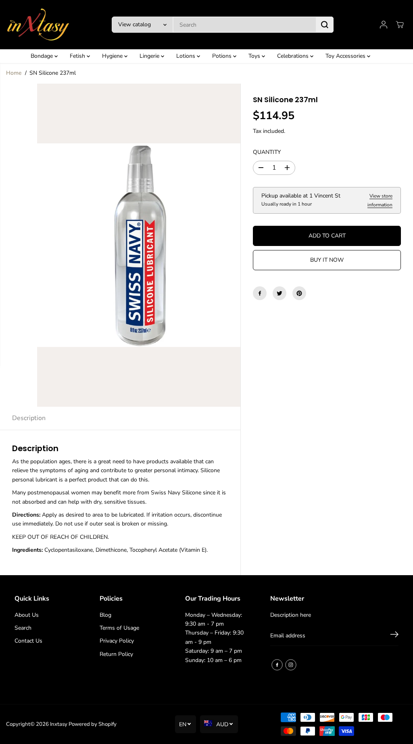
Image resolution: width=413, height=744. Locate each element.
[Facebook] (260, 293)
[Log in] (383, 24)
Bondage (42, 56)
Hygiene (113, 56)
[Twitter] (279, 293)
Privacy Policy (117, 641)
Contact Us (28, 641)
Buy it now (327, 260)
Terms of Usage (119, 628)
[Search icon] (325, 25)
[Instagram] (291, 665)
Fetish (78, 56)
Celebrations (293, 56)
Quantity (267, 152)
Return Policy (116, 654)
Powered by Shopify (93, 724)
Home (13, 73)
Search (23, 628)
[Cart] (399, 24)
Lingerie (150, 56)
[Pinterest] (299, 293)
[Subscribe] (394, 636)
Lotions (186, 56)
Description (29, 418)
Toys (255, 56)
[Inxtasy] (38, 24)
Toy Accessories (346, 56)
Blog (105, 615)
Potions (222, 56)
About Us (27, 615)
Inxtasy (58, 724)
